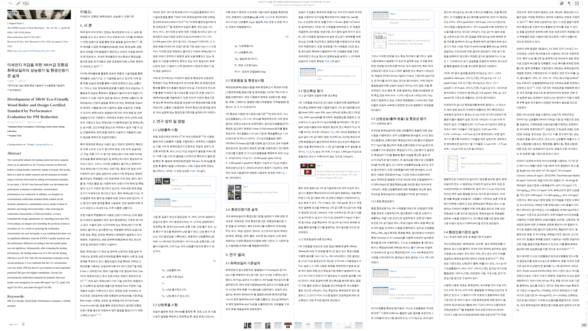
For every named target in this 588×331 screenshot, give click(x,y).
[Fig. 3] (288, 325)
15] (99, 315)
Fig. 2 (284, 172)
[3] (379, 312)
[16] (184, 21)
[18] (266, 113)
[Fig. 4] (308, 325)
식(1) (161, 241)
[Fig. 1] (247, 325)
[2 (99, 66)
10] (86, 280)
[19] (460, 309)
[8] (133, 265)
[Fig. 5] (338, 325)
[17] (168, 26)
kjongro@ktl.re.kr (44, 144)
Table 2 (328, 61)
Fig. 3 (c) (306, 151)
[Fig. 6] (348, 325)
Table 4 (414, 252)
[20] (496, 314)
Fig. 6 (554, 266)
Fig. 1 (164, 171)
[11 (96, 315)
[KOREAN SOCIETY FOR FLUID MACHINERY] (11, 3)
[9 (83, 280)
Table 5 (422, 257)
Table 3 (317, 256)
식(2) (267, 17)
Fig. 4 (327, 256)
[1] (137, 41)
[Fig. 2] (268, 325)
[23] (533, 87)
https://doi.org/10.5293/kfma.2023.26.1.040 (34, 51)
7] (101, 66)
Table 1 (193, 171)
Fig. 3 (319, 166)
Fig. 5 (494, 104)
